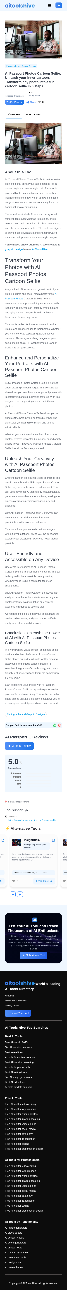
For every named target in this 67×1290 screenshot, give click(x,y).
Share (33, 102)
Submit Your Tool (35, 955)
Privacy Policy (12, 1005)
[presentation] (13, 894)
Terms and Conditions (15, 1000)
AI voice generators (15, 1242)
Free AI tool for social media (20, 1129)
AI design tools (13, 1262)
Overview (14, 114)
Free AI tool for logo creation (20, 1109)
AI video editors (13, 1232)
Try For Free (13, 102)
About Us (9, 995)
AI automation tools (15, 1257)
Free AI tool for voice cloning (20, 1124)
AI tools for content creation (20, 1057)
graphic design (14, 249)
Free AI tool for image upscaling (22, 1119)
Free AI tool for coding (17, 1144)
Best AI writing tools (16, 1072)
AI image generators (16, 1227)
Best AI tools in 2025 (16, 1042)
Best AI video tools (15, 1082)
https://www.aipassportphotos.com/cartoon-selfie (32, 820)
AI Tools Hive (40, 249)
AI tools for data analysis (18, 1087)
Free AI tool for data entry (19, 1134)
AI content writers (14, 1237)
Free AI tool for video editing (20, 1104)
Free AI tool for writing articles (21, 1114)
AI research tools (14, 1267)
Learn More (47, 881)
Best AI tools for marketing (19, 1062)
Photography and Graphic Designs (21, 66)
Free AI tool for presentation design (24, 1148)
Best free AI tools (14, 1052)
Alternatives (33, 114)
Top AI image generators (18, 1077)
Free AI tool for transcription (20, 1139)
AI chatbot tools (13, 1247)
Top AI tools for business (18, 1047)
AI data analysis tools (17, 1252)
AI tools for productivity (17, 1067)
